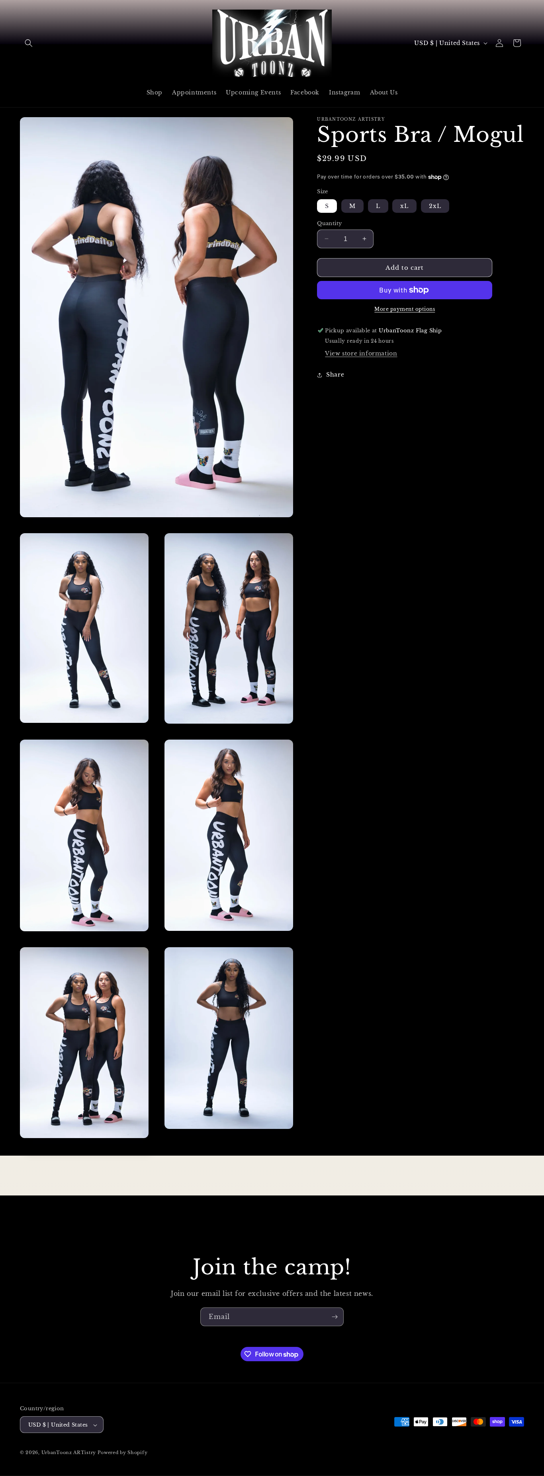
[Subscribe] (334, 1316)
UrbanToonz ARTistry (69, 1453)
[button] (28, 43)
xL (404, 205)
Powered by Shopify (123, 1453)
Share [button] (335, 374)
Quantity (329, 223)
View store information (361, 353)
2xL (435, 205)
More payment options (404, 309)
